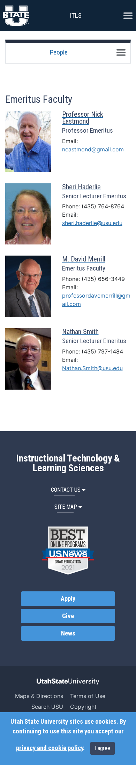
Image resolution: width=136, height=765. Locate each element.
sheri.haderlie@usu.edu (92, 222)
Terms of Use (87, 695)
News (68, 633)
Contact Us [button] (66, 490)
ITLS (76, 15)
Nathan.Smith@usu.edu (92, 368)
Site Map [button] (65, 507)
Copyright (83, 706)
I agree (102, 748)
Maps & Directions (39, 695)
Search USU (47, 706)
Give (68, 616)
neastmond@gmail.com (93, 149)
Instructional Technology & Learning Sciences (68, 463)
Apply (68, 598)
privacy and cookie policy (49, 748)
